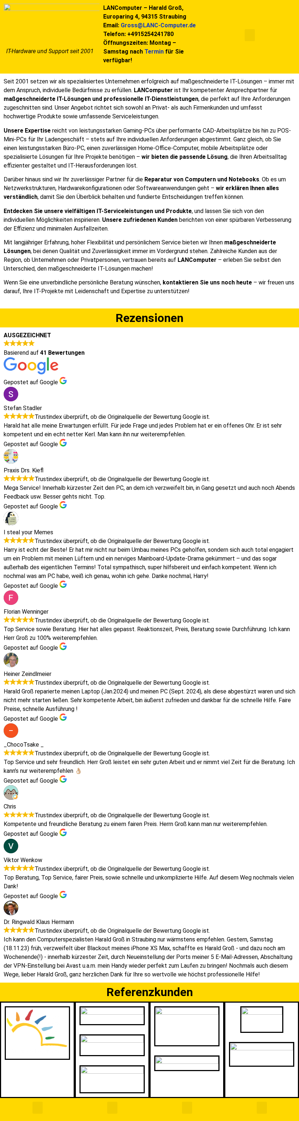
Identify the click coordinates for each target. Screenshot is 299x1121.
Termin (154, 51)
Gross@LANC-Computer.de (158, 25)
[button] (250, 35)
